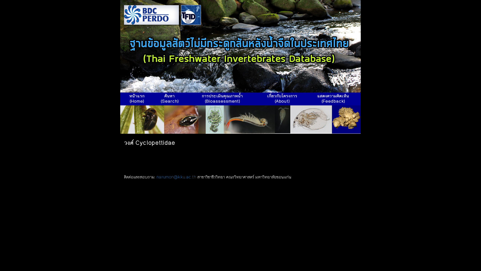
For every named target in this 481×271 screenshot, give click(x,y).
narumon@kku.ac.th (176, 177)
